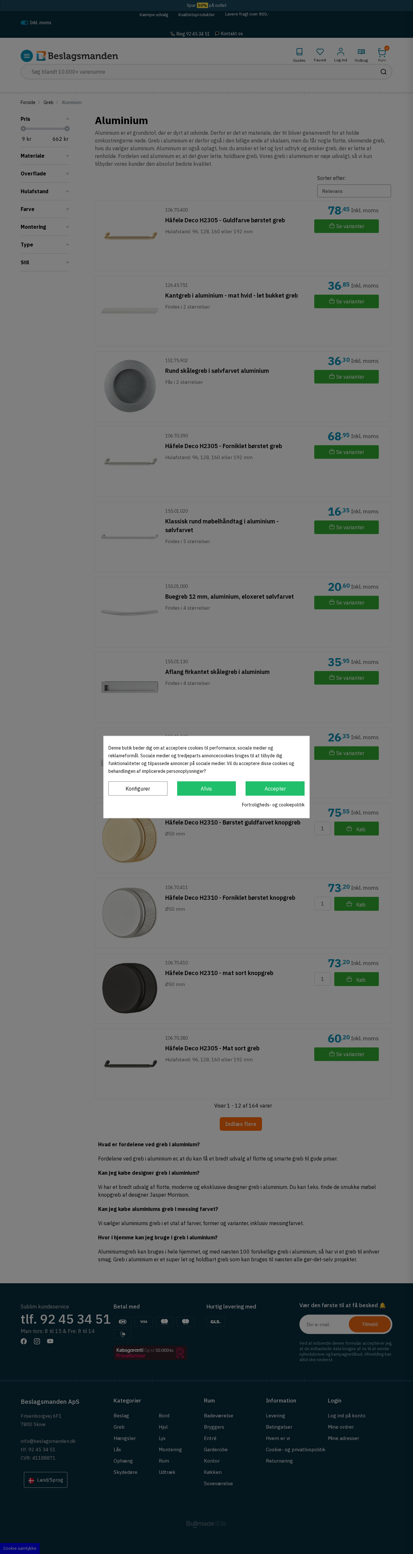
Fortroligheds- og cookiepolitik (273, 804)
